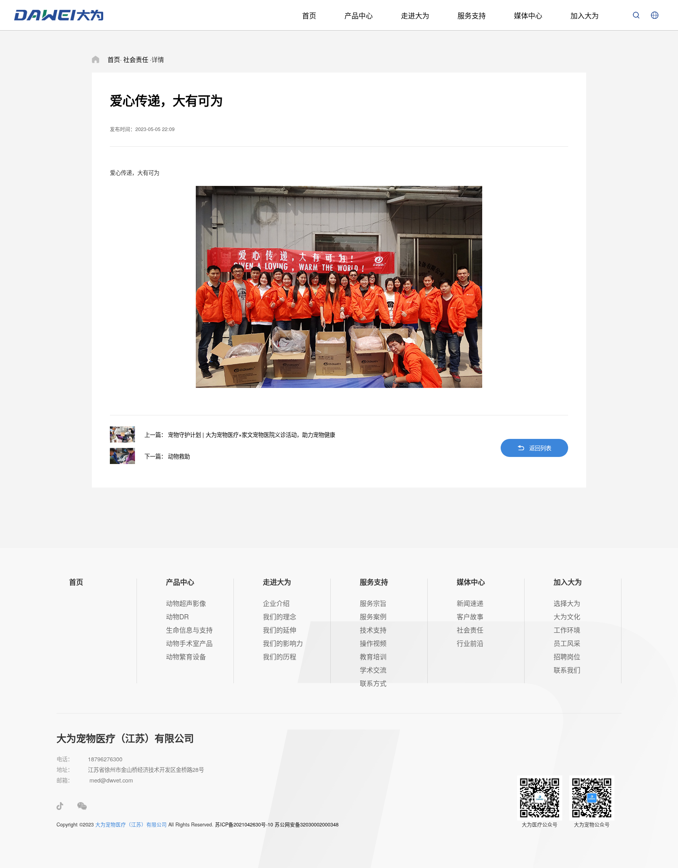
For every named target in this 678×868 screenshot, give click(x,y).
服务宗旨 (373, 603)
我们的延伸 (279, 630)
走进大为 (415, 15)
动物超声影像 (186, 603)
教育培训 (373, 656)
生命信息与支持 (189, 630)
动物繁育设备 (186, 656)
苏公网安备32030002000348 (307, 824)
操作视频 (373, 643)
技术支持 (373, 630)
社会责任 (470, 630)
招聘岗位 (567, 656)
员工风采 (567, 643)
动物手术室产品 (189, 643)
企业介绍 (276, 603)
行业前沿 (470, 643)
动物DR (177, 616)
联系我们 (567, 670)
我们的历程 (279, 656)
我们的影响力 (283, 643)
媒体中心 (528, 15)
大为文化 (567, 616)
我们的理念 (279, 616)
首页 (309, 15)
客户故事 (470, 616)
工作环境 (567, 630)
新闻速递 (470, 603)
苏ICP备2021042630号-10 (244, 824)
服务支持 (471, 15)
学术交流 (373, 670)
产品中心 (358, 15)
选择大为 (567, 603)
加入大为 (584, 15)
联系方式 (373, 683)
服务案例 (373, 616)
